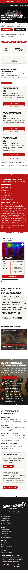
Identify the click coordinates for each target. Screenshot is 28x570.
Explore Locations (6, 522)
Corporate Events (6, 531)
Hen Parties (4, 533)
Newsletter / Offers (6, 547)
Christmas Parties (6, 537)
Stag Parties (4, 535)
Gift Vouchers (5, 543)
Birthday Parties (5, 530)
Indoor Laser (16, 34)
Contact (3, 545)
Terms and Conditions (7, 552)
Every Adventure (6, 34)
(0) (27, 5)
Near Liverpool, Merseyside (12, 35)
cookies (18, 561)
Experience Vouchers (7, 524)
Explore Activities (6, 520)
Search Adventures (6, 518)
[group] (13, 260)
